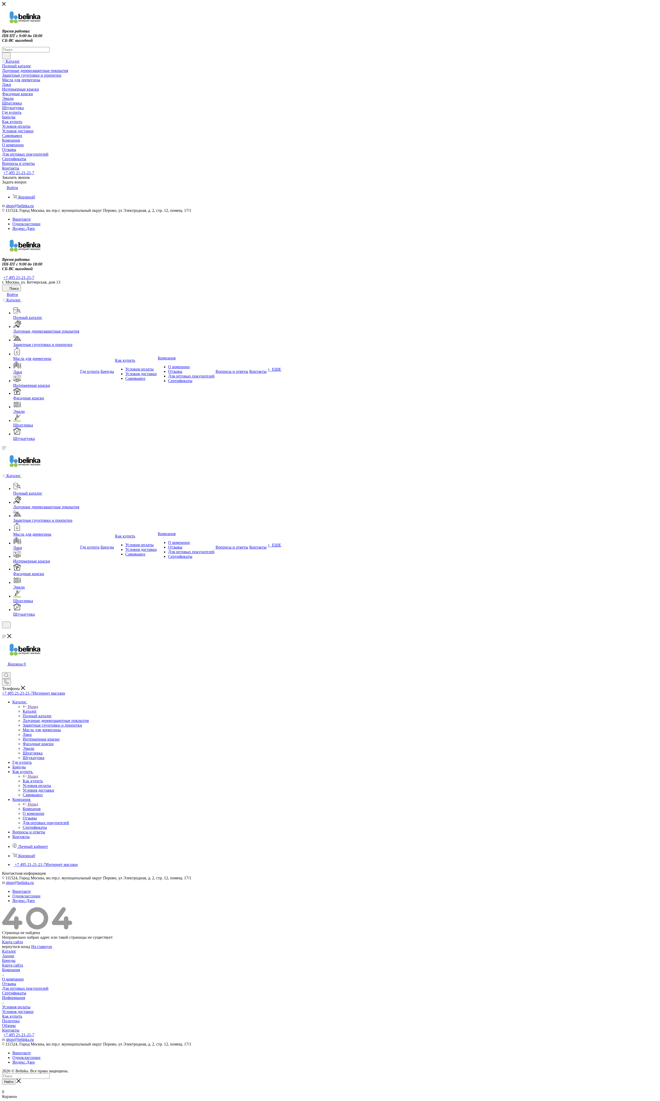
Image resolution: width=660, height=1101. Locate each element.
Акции (8, 956)
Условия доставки (18, 1011)
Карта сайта (12, 942)
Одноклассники (26, 224)
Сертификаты (14, 993)
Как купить (33, 781)
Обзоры (9, 1025)
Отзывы (9, 984)
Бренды (8, 960)
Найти (8, 1082)
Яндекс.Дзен (23, 228)
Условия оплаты (16, 1007)
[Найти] (6, 55)
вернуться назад (16, 946)
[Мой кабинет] (4, 631)
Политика (11, 1021)
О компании (13, 979)
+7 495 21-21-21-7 (18, 173)
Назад (33, 706)
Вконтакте (21, 219)
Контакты (10, 1030)
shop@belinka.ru (20, 206)
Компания (31, 809)
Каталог (30, 711)
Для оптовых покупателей (25, 988)
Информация (13, 997)
